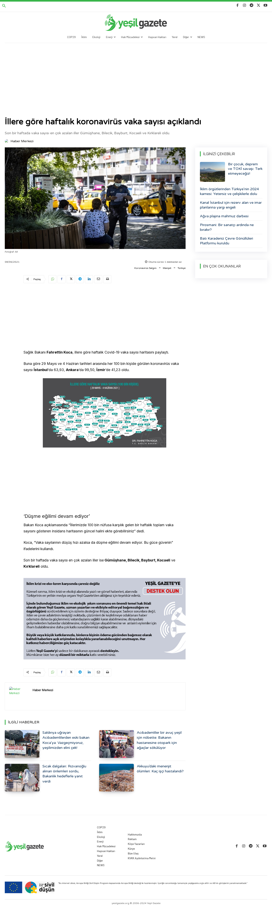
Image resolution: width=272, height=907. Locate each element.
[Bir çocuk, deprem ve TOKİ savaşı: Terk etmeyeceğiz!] (212, 172)
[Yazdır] (107, 279)
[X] (258, 5)
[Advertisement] (136, 73)
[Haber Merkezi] (7, 141)
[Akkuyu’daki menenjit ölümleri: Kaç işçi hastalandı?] (116, 777)
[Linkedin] (89, 279)
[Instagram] (244, 5)
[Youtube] (265, 5)
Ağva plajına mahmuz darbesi (224, 216)
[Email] (98, 279)
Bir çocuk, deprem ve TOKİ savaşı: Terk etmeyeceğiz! (245, 169)
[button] (4, 6)
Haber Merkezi (22, 141)
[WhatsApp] (52, 279)
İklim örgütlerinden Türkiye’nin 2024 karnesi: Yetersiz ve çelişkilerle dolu (229, 191)
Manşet (167, 268)
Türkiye (182, 268)
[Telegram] (251, 5)
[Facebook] (237, 5)
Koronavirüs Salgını (145, 268)
